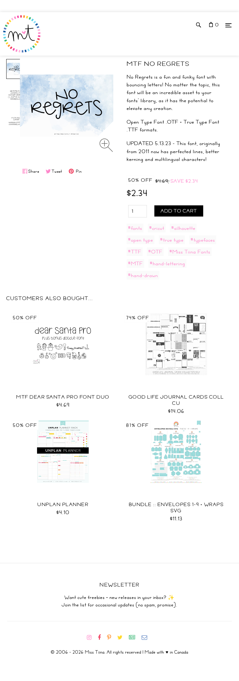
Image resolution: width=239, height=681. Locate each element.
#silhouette (183, 228)
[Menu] (228, 25)
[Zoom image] (106, 145)
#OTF (155, 252)
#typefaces (202, 240)
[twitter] (122, 637)
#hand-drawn (143, 275)
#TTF (134, 252)
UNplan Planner (62, 504)
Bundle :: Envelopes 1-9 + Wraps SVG (176, 507)
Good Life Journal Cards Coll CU (176, 400)
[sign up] (134, 637)
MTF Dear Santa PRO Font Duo (63, 397)
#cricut (156, 228)
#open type (140, 240)
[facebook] (102, 637)
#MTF (135, 263)
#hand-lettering (167, 263)
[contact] (147, 637)
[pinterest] (111, 637)
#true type (172, 240)
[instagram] (91, 637)
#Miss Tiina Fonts (189, 252)
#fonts (135, 228)
